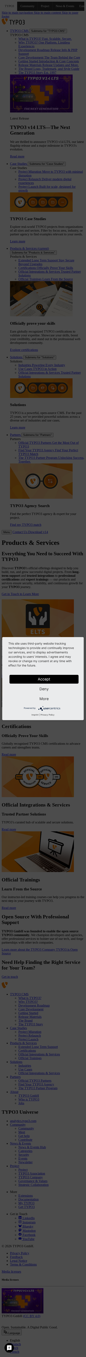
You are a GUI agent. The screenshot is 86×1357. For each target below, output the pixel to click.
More (44, 699)
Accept (44, 679)
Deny (44, 689)
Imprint (35, 714)
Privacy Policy (47, 714)
